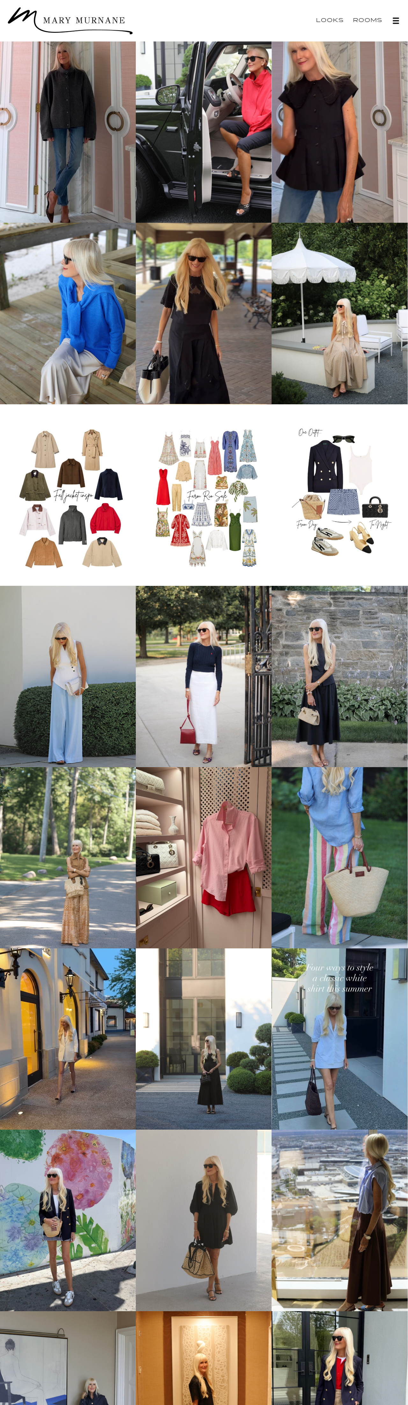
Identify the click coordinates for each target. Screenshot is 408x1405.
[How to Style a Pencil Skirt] (204, 675)
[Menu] (396, 20)
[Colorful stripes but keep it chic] (339, 856)
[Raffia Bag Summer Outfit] (204, 1219)
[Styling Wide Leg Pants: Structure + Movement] (68, 675)
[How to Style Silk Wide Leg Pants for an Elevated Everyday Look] (68, 856)
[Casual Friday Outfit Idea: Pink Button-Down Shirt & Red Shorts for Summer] (204, 856)
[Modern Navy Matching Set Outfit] (68, 1400)
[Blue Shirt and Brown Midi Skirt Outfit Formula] (339, 1219)
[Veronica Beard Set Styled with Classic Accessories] (204, 1400)
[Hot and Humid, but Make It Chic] (339, 312)
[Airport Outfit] (339, 1400)
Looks (330, 20)
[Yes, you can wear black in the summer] (204, 1038)
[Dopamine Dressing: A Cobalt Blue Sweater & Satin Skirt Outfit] (68, 312)
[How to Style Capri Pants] (204, 131)
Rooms (367, 20)
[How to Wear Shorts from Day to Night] (68, 1219)
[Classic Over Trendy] (339, 675)
